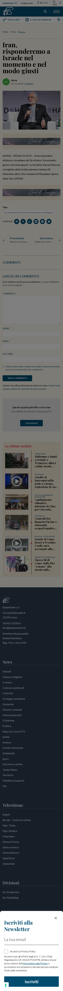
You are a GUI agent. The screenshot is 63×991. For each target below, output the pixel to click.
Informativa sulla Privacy (35, 963)
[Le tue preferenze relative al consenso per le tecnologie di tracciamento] (6, 985)
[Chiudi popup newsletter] (56, 918)
